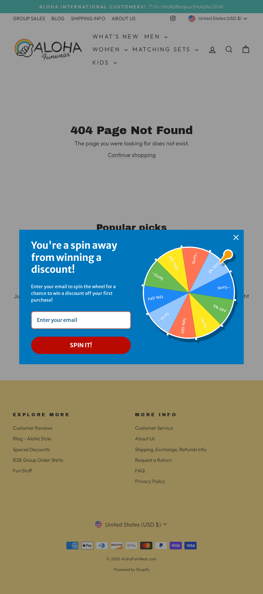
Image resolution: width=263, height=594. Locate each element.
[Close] (236, 237)
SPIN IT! (81, 345)
